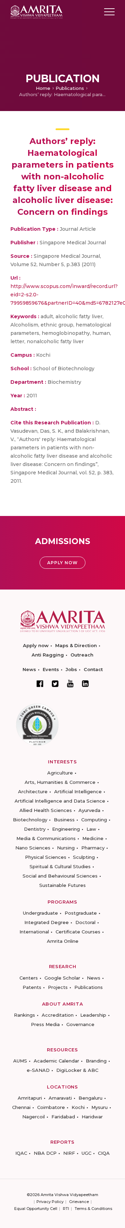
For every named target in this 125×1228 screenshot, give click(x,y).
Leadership (93, 1015)
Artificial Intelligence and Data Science (60, 801)
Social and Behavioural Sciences (60, 876)
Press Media (45, 1024)
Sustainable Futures (62, 885)
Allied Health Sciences (45, 810)
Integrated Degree (46, 922)
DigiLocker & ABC (77, 1070)
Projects (58, 987)
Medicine (92, 838)
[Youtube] (70, 683)
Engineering (66, 829)
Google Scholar (62, 978)
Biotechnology (30, 819)
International (34, 931)
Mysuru (99, 1107)
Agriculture (60, 773)
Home (43, 88)
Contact (93, 669)
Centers (28, 978)
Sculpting (84, 857)
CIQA (104, 1153)
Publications (70, 88)
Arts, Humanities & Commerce (60, 782)
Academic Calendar (56, 1061)
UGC (86, 1153)
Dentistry (34, 829)
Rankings (24, 1015)
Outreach (81, 655)
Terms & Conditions (93, 1208)
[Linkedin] (85, 683)
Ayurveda (89, 810)
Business (64, 819)
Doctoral (85, 922)
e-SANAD (38, 1070)
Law (91, 829)
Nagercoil (33, 1116)
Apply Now (62, 562)
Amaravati (60, 1098)
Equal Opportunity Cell (35, 1208)
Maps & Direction (76, 645)
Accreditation (58, 1015)
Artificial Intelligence (78, 791)
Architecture (33, 791)
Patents (32, 987)
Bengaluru (90, 1098)
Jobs (71, 669)
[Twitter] (55, 683)
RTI (66, 1208)
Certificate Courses (78, 931)
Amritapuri (30, 1098)
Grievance (79, 1201)
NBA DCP (45, 1153)
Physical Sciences (45, 857)
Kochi (78, 1107)
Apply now (36, 645)
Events (51, 669)
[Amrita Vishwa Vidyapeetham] (36, 11)
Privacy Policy (50, 1201)
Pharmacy (93, 847)
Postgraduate (81, 913)
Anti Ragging (48, 655)
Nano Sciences (32, 847)
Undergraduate (40, 913)
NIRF (69, 1153)
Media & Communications (46, 838)
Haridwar (92, 1116)
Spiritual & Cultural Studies (60, 866)
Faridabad (63, 1116)
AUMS (20, 1061)
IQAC (21, 1153)
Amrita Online (62, 941)
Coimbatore (51, 1107)
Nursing (66, 847)
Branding (96, 1061)
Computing (94, 819)
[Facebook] (39, 683)
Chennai (21, 1107)
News (29, 669)
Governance (80, 1024)
